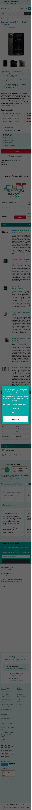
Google (18, 396)
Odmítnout (15, 413)
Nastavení (15, 408)
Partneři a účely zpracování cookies (14, 404)
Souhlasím (15, 419)
